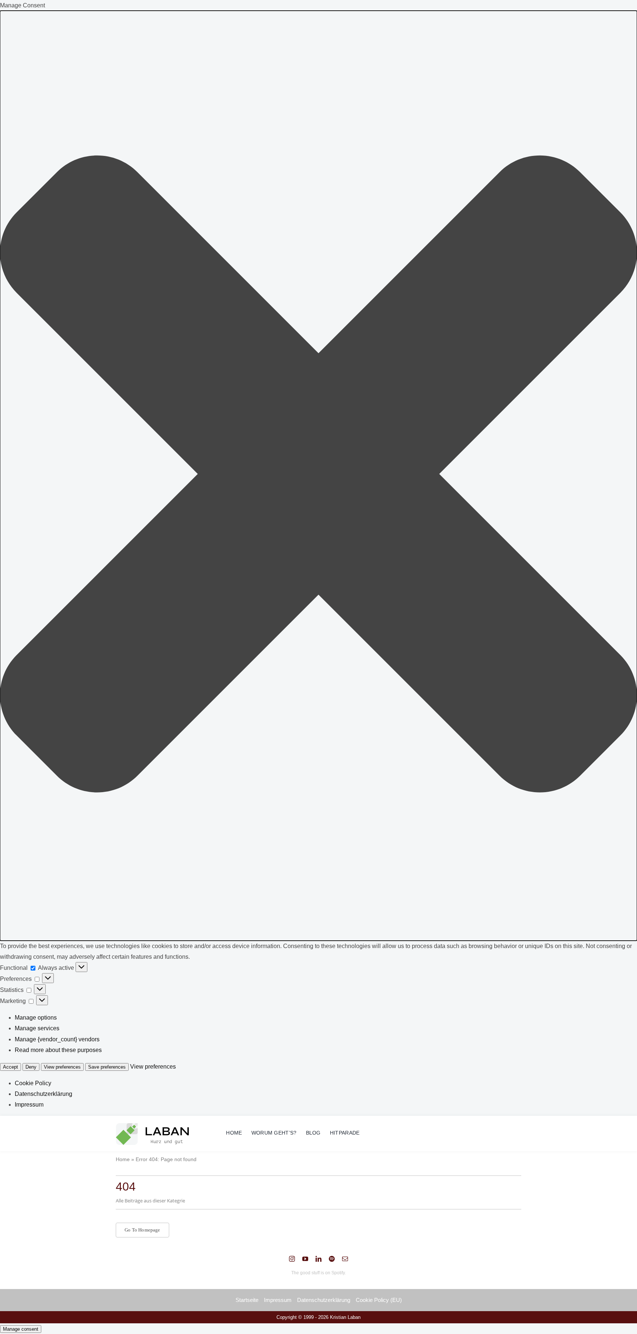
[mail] (345, 1259)
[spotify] (332, 1259)
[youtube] (305, 1259)
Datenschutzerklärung (43, 1094)
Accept (10, 1067)
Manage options (36, 1017)
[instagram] (292, 1259)
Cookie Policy (33, 1083)
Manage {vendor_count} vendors (57, 1039)
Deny (30, 1067)
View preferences (62, 1067)
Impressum (29, 1104)
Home (123, 1159)
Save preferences (107, 1067)
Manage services (37, 1028)
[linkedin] (318, 1259)
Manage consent (20, 1329)
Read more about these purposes (58, 1050)
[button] (318, 476)
